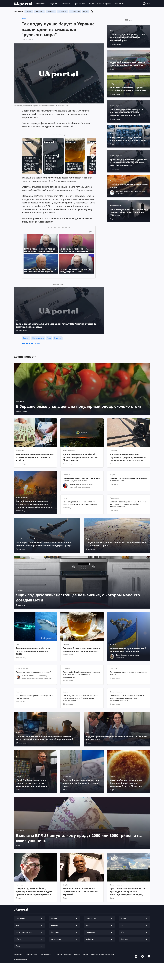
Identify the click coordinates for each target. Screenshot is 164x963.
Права (85, 954)
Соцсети (26, 338)
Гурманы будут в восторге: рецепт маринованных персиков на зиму (81, 649)
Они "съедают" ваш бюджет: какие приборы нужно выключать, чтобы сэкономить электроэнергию (81, 697)
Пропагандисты (38, 338)
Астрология (65, 4)
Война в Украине (104, 4)
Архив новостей (31, 954)
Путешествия (79, 4)
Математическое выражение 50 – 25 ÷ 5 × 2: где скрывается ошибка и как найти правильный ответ (128, 504)
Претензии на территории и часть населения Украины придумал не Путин (81, 479)
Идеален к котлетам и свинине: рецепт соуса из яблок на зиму (128, 479)
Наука (91, 4)
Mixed (24, 19)
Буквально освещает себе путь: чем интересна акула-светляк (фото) (33, 651)
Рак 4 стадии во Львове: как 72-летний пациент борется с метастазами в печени (80, 503)
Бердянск (57, 338)
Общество (53, 4)
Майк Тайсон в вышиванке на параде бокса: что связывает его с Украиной (81, 891)
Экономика (40, 4)
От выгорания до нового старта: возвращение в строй (128, 673)
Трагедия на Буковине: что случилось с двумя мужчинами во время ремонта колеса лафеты (128, 457)
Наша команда (46, 954)
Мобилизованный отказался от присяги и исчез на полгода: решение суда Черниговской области (127, 697)
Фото (49, 338)
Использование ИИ (20, 959)
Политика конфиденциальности (102, 954)
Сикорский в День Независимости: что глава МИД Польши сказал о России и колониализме (81, 674)
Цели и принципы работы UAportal (67, 954)
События (29, 11)
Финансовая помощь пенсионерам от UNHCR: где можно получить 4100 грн (35, 457)
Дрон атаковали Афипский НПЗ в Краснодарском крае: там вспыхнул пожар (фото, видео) (128, 891)
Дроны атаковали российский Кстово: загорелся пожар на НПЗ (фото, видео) (80, 457)
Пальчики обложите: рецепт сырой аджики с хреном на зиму (34, 696)
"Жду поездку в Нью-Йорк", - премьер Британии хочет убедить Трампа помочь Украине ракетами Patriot (34, 891)
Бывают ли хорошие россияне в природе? (33, 672)
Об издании (18, 954)
